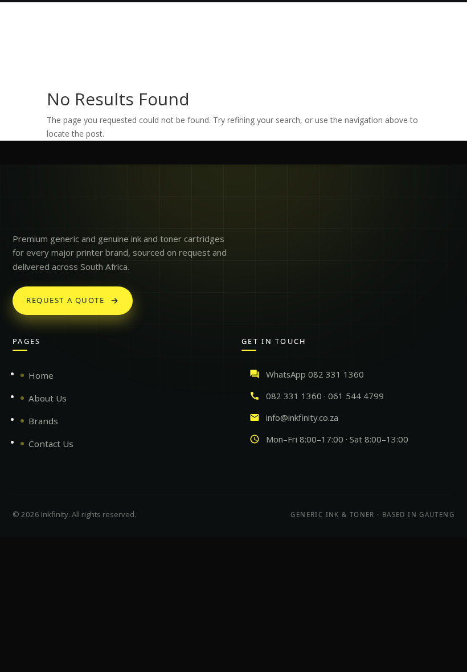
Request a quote (65, 300)
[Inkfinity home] (24, 210)
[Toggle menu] (445, 19)
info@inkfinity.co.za (302, 417)
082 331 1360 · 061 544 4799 (325, 395)
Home (41, 375)
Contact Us (50, 443)
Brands (43, 421)
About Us (47, 398)
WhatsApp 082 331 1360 (315, 374)
